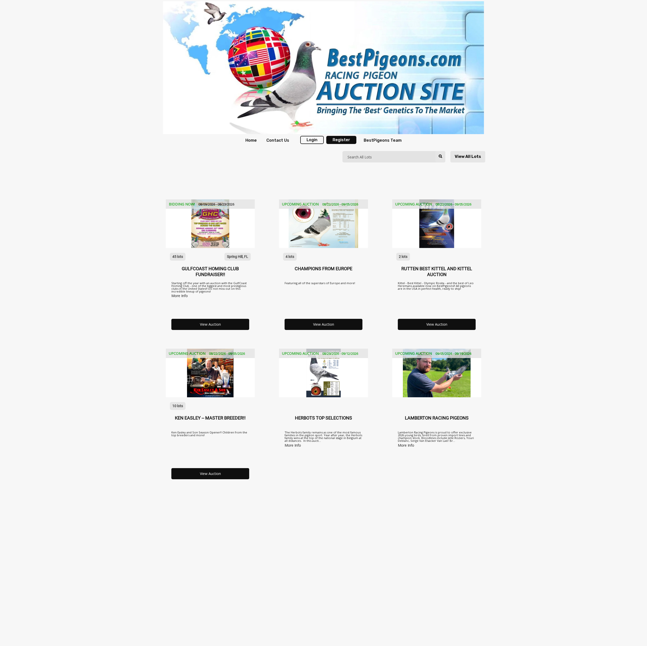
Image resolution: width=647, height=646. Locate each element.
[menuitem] (250, 140)
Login (312, 139)
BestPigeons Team (383, 140)
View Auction (210, 324)
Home (251, 140)
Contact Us (277, 140)
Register (341, 139)
